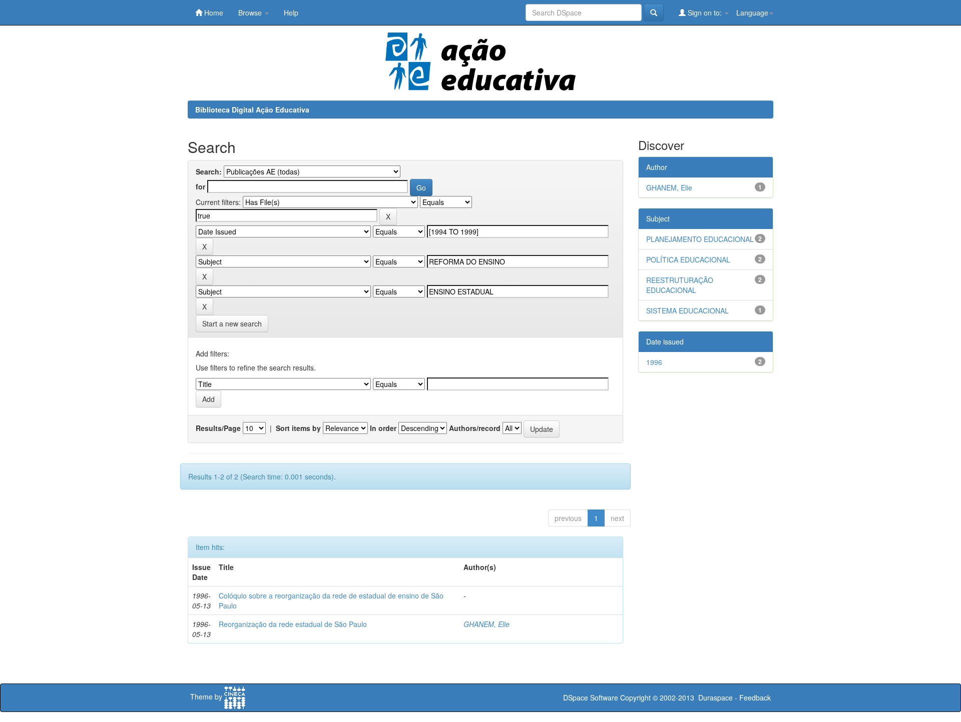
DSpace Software (590, 697)
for (200, 187)
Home (212, 13)
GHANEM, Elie (486, 624)
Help (291, 13)
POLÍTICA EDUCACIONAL (688, 259)
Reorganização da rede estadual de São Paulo (293, 624)
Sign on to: (705, 13)
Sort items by (298, 428)
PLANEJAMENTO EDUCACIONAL (700, 239)
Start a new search (232, 323)
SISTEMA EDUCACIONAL (687, 311)
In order (383, 428)
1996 (654, 362)
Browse (251, 13)
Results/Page (218, 428)
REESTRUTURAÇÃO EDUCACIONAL (679, 285)
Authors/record (475, 428)
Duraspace (715, 697)
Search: (209, 171)
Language (752, 13)
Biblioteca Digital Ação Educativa (252, 109)
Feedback (755, 697)
